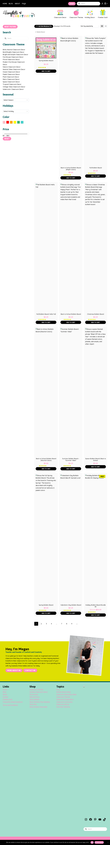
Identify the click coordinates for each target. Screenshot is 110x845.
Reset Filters (10, 27)
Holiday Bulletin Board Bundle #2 (95, 606)
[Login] (102, 4)
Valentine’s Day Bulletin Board (70, 605)
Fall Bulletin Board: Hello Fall (46, 314)
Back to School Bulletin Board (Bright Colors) (71, 168)
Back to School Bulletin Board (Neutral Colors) (46, 459)
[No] (108, 842)
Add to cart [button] (46, 71)
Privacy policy (99, 842)
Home (5, 4)
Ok (92, 842)
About (17, 4)
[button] (42, 67)
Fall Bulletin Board (95, 168)
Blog (11, 4)
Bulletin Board (41, 32)
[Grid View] (102, 26)
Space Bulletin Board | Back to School (95, 459)
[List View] (105, 26)
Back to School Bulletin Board (71, 314)
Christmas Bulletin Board (95, 314)
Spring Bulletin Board (46, 60)
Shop (72, 4)
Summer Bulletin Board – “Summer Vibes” (70, 459)
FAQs (24, 4)
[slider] (3, 134)
